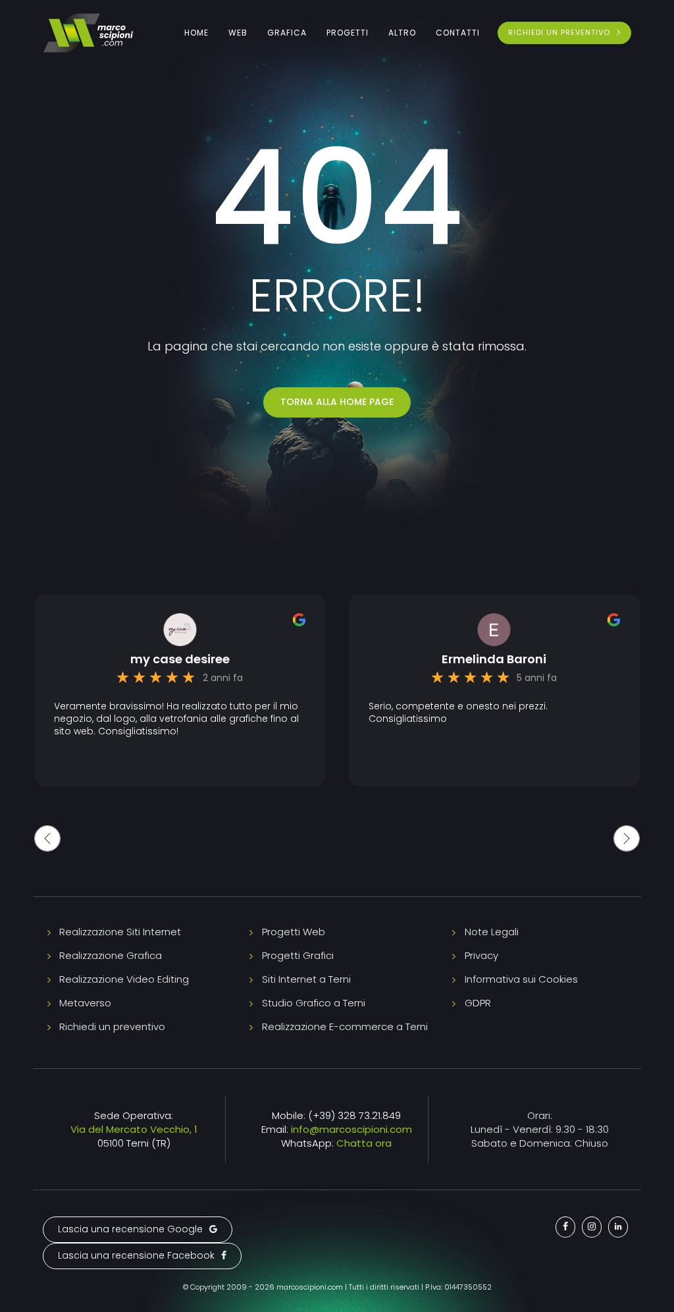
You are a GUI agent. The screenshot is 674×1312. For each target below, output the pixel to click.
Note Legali (492, 932)
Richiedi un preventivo (112, 1026)
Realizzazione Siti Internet (120, 932)
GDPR (478, 1003)
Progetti (347, 32)
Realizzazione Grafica (110, 955)
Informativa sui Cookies (521, 979)
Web (237, 32)
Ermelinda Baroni (494, 659)
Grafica (287, 32)
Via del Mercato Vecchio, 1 (133, 1129)
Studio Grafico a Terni (313, 1003)
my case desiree (180, 659)
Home (196, 32)
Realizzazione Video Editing (124, 979)
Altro (402, 32)
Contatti (458, 32)
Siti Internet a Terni (306, 979)
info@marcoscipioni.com (351, 1129)
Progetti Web (293, 932)
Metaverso (85, 1003)
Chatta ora (364, 1143)
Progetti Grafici (298, 955)
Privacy (481, 955)
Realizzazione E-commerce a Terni (345, 1026)
